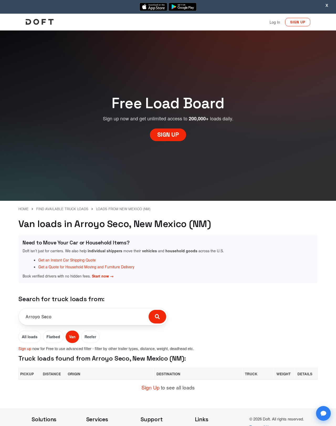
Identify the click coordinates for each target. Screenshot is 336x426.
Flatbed (53, 336)
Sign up (24, 348)
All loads (30, 336)
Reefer (90, 336)
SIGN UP (297, 22)
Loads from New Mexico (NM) (123, 208)
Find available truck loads (62, 208)
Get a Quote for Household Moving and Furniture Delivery (86, 266)
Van (72, 336)
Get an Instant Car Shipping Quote (67, 260)
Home (23, 208)
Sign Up (150, 387)
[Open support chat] (323, 413)
